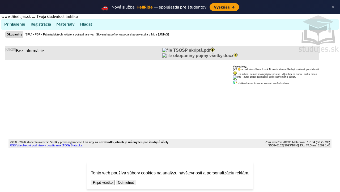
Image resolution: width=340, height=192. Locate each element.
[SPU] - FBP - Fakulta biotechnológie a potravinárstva (59, 34)
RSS (13, 145)
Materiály (65, 24)
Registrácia (41, 24)
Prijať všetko (103, 183)
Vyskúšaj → (224, 7)
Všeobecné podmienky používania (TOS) (43, 145)
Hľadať (86, 24)
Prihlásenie (14, 24)
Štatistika (76, 145)
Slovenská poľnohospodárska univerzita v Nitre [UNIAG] (132, 34)
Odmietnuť (126, 183)
